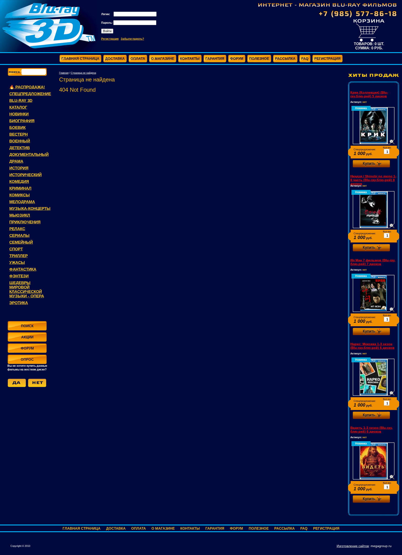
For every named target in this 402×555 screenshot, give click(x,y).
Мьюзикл (19, 215)
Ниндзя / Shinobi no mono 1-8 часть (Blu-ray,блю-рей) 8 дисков (373, 179)
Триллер (18, 256)
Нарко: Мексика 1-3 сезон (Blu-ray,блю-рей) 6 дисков (372, 346)
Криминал (20, 188)
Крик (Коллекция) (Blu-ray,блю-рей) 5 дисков (369, 94)
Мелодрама (22, 202)
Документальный (29, 154)
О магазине (163, 528)
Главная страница (81, 528)
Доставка (116, 528)
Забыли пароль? (132, 38)
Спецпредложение (30, 94)
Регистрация (110, 38)
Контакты (190, 528)
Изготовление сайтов (353, 546)
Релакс (17, 229)
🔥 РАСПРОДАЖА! (27, 87)
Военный (19, 141)
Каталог (18, 107)
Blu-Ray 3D (20, 100)
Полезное (259, 528)
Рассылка (284, 528)
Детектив (19, 148)
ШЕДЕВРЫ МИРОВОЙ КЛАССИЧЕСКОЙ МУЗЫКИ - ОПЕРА (26, 289)
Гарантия (214, 528)
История (18, 168)
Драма (16, 161)
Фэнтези (19, 276)
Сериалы (19, 235)
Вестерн (18, 134)
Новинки (19, 114)
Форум (236, 528)
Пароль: (107, 22)
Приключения (24, 222)
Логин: (106, 14)
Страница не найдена (83, 72)
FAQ (304, 528)
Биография (21, 121)
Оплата (138, 528)
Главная (64, 72)
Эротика (18, 303)
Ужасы (17, 262)
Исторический (25, 175)
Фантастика (22, 269)
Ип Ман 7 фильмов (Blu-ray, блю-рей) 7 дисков (372, 262)
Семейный (21, 242)
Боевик (17, 127)
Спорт (16, 249)
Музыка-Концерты (29, 208)
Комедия (19, 181)
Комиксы (19, 195)
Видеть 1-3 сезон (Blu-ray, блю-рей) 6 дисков (371, 429)
